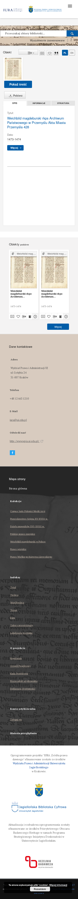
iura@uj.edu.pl (18, 420)
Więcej (58, 326)
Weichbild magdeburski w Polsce (28, 541)
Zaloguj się (16, 719)
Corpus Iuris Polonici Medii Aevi (27, 511)
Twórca (14, 594)
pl (65, 52)
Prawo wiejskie (18, 549)
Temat (13, 610)
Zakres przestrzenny (21, 625)
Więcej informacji (58, 884)
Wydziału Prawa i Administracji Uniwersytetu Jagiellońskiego (39, 765)
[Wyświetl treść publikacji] (30, 316)
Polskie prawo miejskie (22, 533)
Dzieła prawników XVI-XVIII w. (27, 526)
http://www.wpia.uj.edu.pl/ (25, 441)
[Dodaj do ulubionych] (49, 52)
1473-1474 (14, 139)
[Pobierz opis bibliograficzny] (24, 316)
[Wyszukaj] (72, 33)
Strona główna (18, 488)
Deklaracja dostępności (22, 688)
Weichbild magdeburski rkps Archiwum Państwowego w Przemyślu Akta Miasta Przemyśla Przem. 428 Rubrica (21, 293)
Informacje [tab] (39, 103)
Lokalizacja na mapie (21, 632)
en (71, 52)
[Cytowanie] (56, 52)
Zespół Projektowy (20, 665)
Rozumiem (40, 889)
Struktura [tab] (63, 103)
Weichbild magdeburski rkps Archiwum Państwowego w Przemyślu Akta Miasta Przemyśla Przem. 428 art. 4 (52, 293)
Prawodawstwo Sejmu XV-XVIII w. (29, 518)
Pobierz (17, 95)
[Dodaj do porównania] (42, 52)
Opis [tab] (14, 103)
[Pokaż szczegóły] (35, 316)
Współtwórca (17, 602)
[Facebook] (12, 452)
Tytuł (13, 587)
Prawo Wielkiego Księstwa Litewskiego (31, 556)
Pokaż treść (18, 84)
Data (12, 617)
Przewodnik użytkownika (23, 681)
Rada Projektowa (19, 673)
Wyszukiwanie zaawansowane (47, 40)
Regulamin (16, 658)
